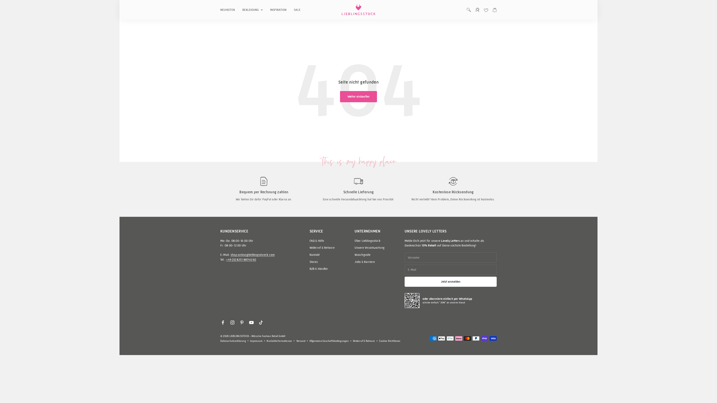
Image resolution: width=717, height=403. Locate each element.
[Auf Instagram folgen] (232, 322)
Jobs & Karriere (365, 262)
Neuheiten (227, 10)
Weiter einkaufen (358, 96)
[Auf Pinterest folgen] (241, 322)
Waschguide (362, 255)
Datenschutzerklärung (233, 340)
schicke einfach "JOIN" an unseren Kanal (444, 302)
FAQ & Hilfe (317, 241)
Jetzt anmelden (450, 281)
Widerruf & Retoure (322, 247)
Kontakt (315, 255)
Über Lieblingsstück (367, 241)
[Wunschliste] (486, 10)
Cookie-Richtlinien (389, 340)
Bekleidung (250, 10)
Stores (314, 262)
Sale (297, 10)
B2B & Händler (319, 269)
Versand (300, 340)
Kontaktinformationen (279, 340)
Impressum (256, 340)
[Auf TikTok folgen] (260, 322)
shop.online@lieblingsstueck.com (253, 255)
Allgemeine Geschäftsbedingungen (329, 340)
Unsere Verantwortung (369, 247)
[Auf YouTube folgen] (251, 322)
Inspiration (278, 10)
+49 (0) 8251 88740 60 (241, 259)
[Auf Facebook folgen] (222, 322)
